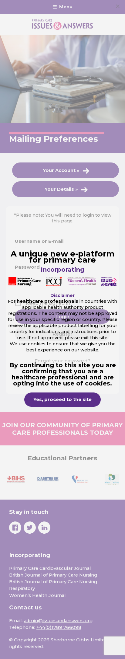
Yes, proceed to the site (62, 399)
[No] (117, 6)
